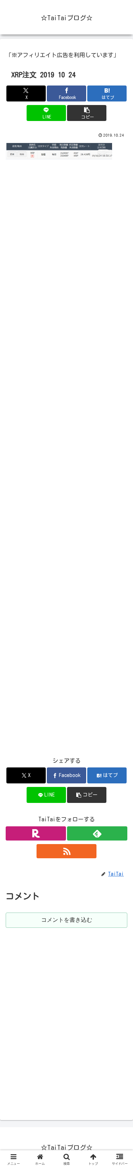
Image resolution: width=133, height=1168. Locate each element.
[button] (86, 113)
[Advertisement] (66, 463)
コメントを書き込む (66, 920)
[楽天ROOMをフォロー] (36, 833)
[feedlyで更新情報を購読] (97, 833)
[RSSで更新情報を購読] (67, 851)
